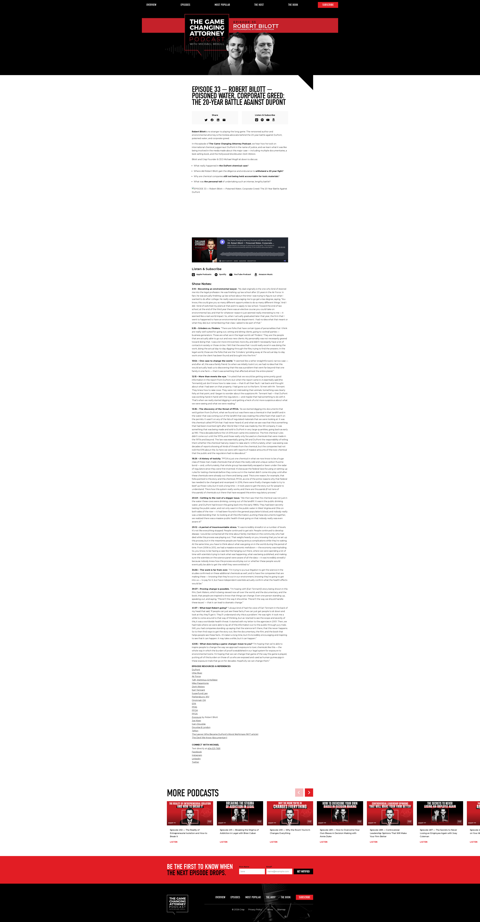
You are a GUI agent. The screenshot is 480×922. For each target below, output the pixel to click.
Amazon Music (273, 119)
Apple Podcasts (256, 119)
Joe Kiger (196, 720)
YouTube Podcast (267, 119)
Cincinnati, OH (199, 700)
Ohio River (197, 673)
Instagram (197, 755)
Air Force (196, 676)
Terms (269, 909)
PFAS (194, 707)
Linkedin (218, 120)
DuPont (196, 669)
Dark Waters (198, 686)
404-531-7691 (214, 748)
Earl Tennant (198, 690)
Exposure (196, 717)
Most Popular (222, 5)
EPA (194, 703)
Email (224, 120)
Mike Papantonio (200, 683)
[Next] (309, 792)
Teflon (195, 731)
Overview (151, 5)
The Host (259, 5)
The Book (293, 5)
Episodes (185, 5)
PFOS (195, 714)
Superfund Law (200, 693)
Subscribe (328, 5)
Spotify (262, 119)
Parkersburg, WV (200, 697)
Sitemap (281, 909)
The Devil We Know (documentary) (209, 737)
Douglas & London (201, 727)
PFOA (195, 710)
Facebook (212, 120)
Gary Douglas (199, 724)
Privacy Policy (255, 909)
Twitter (206, 120)
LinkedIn (196, 759)
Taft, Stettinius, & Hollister (205, 680)
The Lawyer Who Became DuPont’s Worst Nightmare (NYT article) (225, 734)
